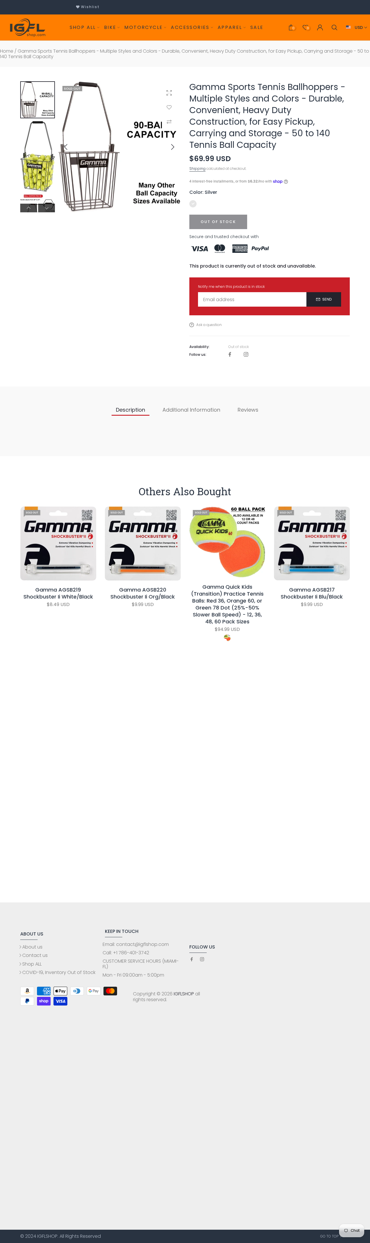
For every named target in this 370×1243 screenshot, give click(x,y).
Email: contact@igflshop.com (136, 944)
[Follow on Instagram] (246, 355)
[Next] (168, 147)
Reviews (248, 409)
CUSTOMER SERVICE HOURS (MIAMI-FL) (141, 964)
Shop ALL (32, 964)
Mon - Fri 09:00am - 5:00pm (133, 975)
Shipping (197, 168)
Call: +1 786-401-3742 (126, 952)
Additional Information (191, 409)
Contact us (35, 955)
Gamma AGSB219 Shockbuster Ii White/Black (58, 593)
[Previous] (70, 147)
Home (6, 51)
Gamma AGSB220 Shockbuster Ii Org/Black (142, 593)
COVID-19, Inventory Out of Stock (58, 972)
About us (32, 947)
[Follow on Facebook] (229, 355)
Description (130, 409)
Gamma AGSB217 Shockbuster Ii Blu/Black (312, 593)
